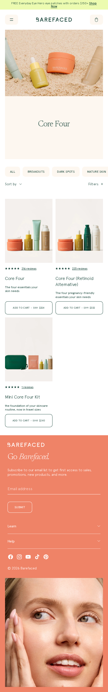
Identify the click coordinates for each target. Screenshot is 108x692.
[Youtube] (28, 557)
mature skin (96, 171)
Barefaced (29, 568)
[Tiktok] (37, 557)
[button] (13, 184)
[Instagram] (19, 557)
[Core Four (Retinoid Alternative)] (79, 231)
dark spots (66, 171)
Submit (20, 507)
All (12, 171)
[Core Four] (28, 231)
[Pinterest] (46, 557)
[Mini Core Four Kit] (28, 349)
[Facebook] (11, 557)
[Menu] (11, 20)
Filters (93, 184)
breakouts (36, 171)
